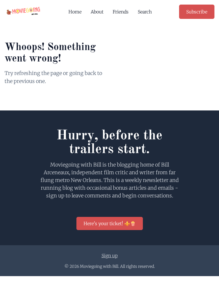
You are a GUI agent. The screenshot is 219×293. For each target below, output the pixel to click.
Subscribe (196, 12)
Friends (121, 12)
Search (145, 12)
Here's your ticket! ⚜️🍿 (110, 223)
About (97, 12)
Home (75, 12)
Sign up (110, 255)
